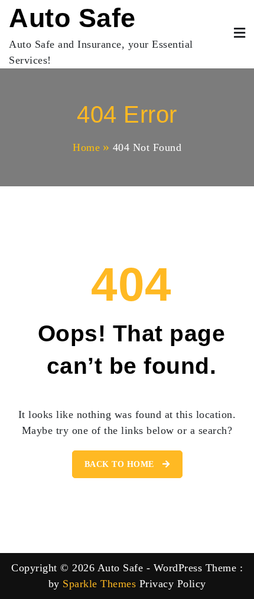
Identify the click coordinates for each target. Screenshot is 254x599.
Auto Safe (72, 18)
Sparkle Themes (99, 584)
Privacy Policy (172, 584)
